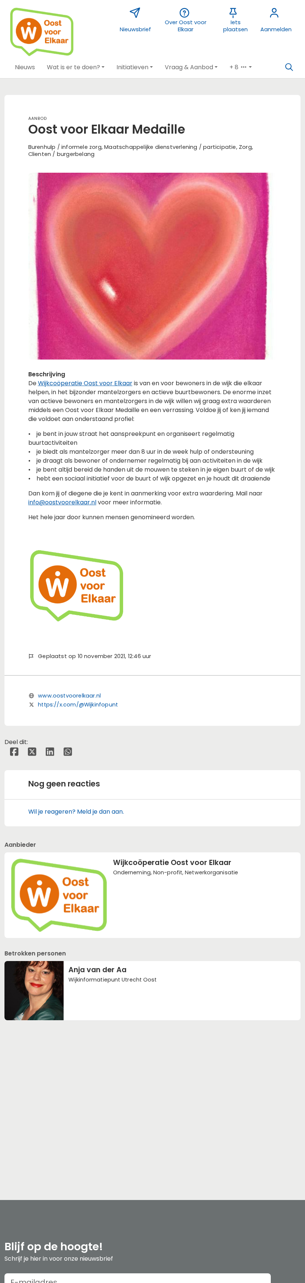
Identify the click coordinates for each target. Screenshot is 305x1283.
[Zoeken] (289, 67)
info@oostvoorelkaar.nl (62, 502)
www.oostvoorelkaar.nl (69, 695)
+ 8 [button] (234, 67)
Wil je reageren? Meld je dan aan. (76, 811)
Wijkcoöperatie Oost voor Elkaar (85, 383)
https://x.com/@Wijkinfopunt (78, 704)
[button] (25, 67)
